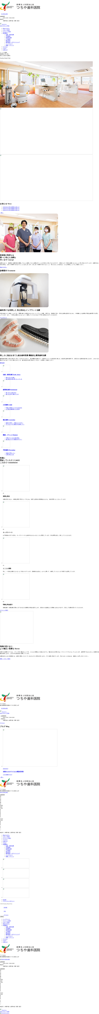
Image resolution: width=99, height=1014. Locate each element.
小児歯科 (8, 39)
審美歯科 (2, 362)
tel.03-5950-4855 (4, 792)
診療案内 (5, 844)
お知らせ (5, 49)
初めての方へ (6, 28)
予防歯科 (8, 36)
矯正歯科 (8, 40)
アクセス (5, 46)
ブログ (4, 48)
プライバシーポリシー (8, 901)
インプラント (9, 43)
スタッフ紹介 (6, 30)
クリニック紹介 (7, 31)
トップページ (6, 919)
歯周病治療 (9, 37)
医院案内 (5, 33)
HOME (4, 899)
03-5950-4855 (4, 14)
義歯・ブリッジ (10, 45)
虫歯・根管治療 (10, 34)
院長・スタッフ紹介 (5, 658)
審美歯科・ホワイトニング (13, 42)
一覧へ (1, 212)
